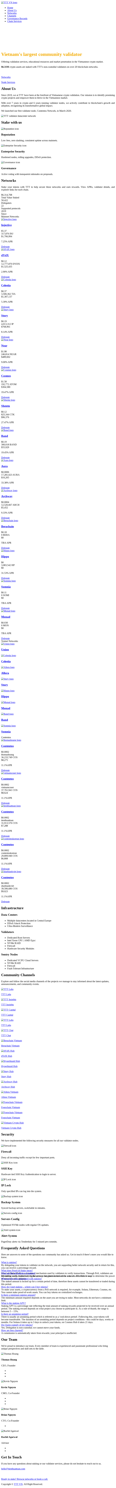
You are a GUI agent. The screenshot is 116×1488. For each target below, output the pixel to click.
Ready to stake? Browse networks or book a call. (24, 1479)
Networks (12, 13)
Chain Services (14, 21)
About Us (12, 10)
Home (10, 7)
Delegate (5, 246)
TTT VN (18, 1484)
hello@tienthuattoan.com (13, 1468)
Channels (11, 16)
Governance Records (17, 18)
